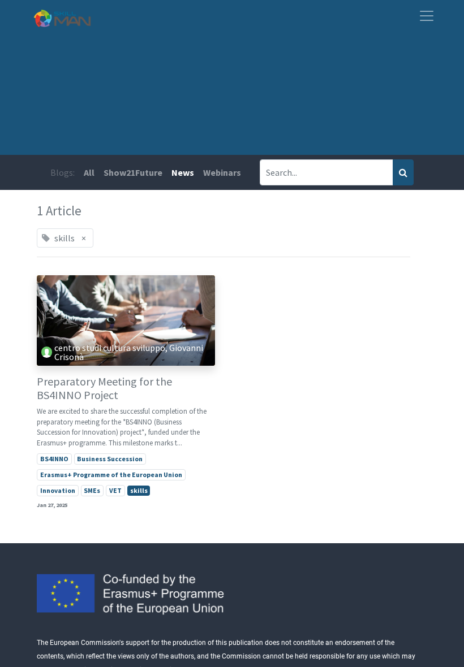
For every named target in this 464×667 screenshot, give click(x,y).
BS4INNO (54, 458)
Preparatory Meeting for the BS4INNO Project (104, 388)
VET (115, 490)
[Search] (403, 172)
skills (139, 490)
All (89, 172)
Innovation (57, 490)
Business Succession (110, 458)
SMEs (92, 490)
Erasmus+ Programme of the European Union (111, 474)
